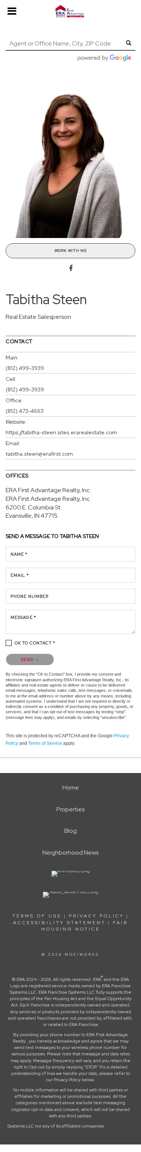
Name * (19, 554)
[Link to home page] (70, 11)
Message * (23, 617)
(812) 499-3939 (25, 368)
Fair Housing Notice (84, 926)
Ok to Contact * (35, 643)
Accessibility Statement (59, 923)
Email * (20, 575)
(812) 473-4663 (25, 411)
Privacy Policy (96, 916)
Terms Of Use (37, 916)
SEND (28, 659)
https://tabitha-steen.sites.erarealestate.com (61, 432)
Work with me (71, 250)
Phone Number (30, 596)
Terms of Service (45, 743)
